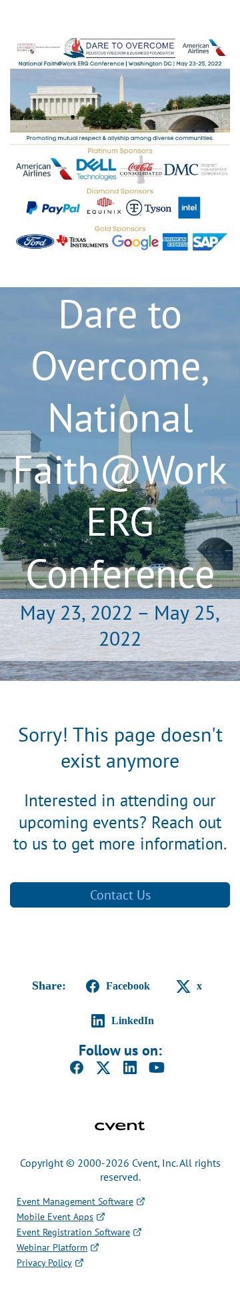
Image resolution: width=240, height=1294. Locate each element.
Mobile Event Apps (55, 1217)
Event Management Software (75, 1201)
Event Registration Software (73, 1232)
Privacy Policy (44, 1263)
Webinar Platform (52, 1247)
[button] (115, 986)
